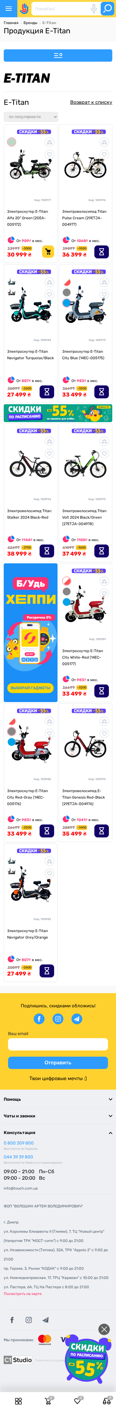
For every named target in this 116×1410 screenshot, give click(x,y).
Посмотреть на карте (23, 1294)
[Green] (11, 142)
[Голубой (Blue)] (67, 303)
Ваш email (18, 1033)
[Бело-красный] (67, 282)
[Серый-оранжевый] (11, 292)
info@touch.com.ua (21, 1188)
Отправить (58, 1062)
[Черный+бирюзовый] (11, 282)
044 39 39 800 (18, 1157)
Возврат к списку (91, 102)
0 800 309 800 (19, 1143)
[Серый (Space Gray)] (67, 292)
